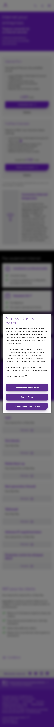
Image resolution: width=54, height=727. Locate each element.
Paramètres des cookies (27, 388)
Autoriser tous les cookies (27, 407)
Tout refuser (27, 397)
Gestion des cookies (15, 376)
